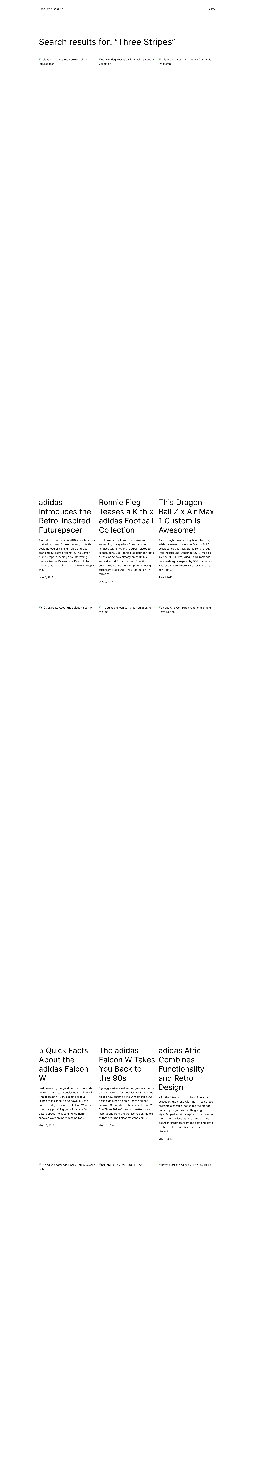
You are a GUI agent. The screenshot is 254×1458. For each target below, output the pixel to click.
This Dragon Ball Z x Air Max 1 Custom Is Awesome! (186, 516)
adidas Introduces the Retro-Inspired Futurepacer (65, 516)
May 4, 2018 (165, 1138)
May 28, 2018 (46, 1125)
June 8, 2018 (46, 577)
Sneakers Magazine (51, 8)
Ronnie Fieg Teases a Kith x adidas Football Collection (126, 516)
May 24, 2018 (106, 1125)
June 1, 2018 (165, 577)
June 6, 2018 (106, 581)
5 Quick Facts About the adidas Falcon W (63, 1064)
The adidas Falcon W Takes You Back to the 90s (127, 1064)
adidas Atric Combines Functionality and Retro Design (181, 1069)
